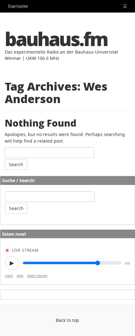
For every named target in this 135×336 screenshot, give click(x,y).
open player (37, 275)
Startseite (18, 6)
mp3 (9, 275)
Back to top (67, 320)
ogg (20, 275)
